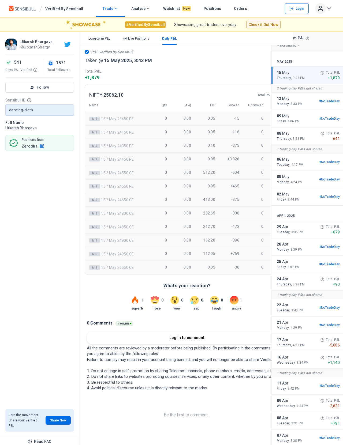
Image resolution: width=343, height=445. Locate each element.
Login (300, 8)
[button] (35, 70)
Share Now (58, 420)
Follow (43, 87)
